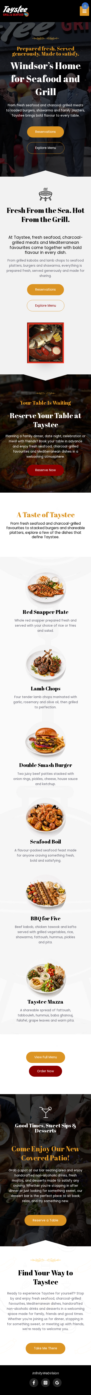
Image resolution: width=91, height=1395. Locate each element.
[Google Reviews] (57, 1382)
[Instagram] (45, 1382)
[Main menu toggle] (84, 11)
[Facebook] (33, 1382)
